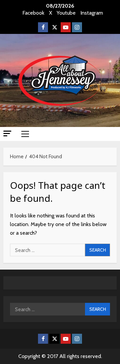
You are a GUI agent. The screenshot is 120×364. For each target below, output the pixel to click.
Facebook (33, 13)
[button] (7, 133)
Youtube (66, 13)
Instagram (91, 13)
